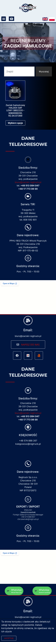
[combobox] (19, 71)
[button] (3, 18)
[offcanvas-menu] (11, 18)
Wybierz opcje (15, 122)
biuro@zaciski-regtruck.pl (28, 182)
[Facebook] (17, 355)
